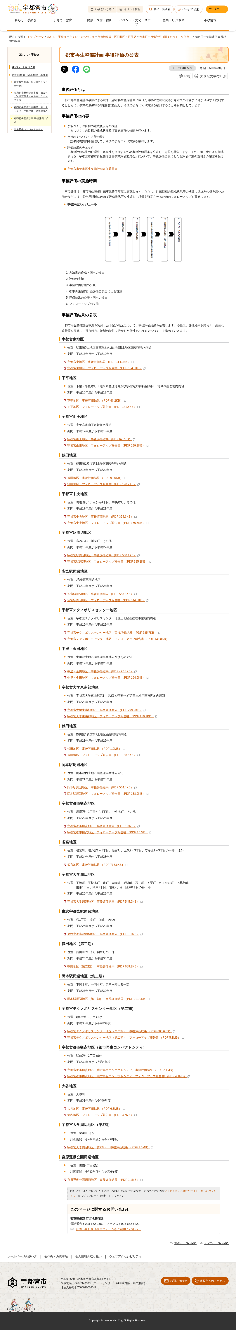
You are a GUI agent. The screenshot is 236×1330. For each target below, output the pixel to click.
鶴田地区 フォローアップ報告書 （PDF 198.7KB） (101, 484)
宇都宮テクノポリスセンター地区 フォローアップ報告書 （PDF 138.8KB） (118, 638)
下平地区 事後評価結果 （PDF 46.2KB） (95, 400)
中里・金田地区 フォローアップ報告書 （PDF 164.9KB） (106, 677)
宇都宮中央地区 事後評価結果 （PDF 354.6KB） (100, 516)
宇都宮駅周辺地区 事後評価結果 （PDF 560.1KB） (101, 555)
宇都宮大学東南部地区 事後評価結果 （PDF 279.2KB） (104, 710)
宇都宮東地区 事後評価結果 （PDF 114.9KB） (98, 361)
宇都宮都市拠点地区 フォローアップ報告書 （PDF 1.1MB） (107, 832)
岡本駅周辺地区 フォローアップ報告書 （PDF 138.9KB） (106, 793)
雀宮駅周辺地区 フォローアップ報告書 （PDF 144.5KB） (106, 600)
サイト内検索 (162, 9)
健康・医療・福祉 (99, 20)
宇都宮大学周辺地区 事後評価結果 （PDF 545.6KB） (103, 901)
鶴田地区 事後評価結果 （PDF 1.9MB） (94, 748)
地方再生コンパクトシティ (28, 129)
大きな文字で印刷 (213, 76)
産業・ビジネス (173, 20)
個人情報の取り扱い (88, 1256)
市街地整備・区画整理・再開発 (117, 36)
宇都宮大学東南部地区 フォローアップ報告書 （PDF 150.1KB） (110, 716)
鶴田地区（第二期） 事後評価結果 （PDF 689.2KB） (103, 966)
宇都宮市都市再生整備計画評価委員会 (92, 168)
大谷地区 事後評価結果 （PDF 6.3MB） (94, 1108)
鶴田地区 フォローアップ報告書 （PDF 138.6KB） (101, 755)
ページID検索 (190, 9)
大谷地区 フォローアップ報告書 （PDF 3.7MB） (100, 1114)
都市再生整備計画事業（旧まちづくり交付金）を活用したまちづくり (31, 96)
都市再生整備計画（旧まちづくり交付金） (165, 36)
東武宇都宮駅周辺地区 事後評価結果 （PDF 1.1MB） (103, 934)
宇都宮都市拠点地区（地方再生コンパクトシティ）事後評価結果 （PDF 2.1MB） (121, 1070)
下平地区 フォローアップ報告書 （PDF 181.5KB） (101, 406)
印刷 (187, 76)
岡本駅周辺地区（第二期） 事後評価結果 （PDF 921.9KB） (107, 998)
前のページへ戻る (185, 1243)
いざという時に (104, 9)
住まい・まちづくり (82, 36)
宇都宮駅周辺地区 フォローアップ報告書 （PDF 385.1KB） (107, 561)
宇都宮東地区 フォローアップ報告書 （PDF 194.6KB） (104, 368)
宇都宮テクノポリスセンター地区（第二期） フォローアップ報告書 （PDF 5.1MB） (124, 1037)
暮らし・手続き (26, 20)
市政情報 (210, 20)
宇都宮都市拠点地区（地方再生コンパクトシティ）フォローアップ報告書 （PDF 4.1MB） (127, 1076)
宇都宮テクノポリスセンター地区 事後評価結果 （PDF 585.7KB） (112, 632)
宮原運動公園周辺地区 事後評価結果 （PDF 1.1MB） (103, 1179)
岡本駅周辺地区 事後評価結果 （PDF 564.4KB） (100, 787)
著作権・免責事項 (56, 1256)
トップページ (35, 36)
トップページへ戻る (216, 1243)
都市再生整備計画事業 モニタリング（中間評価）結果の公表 (31, 109)
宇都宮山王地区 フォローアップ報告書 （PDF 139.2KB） (106, 445)
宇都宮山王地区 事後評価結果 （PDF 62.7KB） (99, 439)
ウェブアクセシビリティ (125, 1256)
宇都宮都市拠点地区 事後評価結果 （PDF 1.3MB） (101, 826)
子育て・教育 (62, 20)
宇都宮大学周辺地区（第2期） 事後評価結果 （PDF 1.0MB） (108, 1147)
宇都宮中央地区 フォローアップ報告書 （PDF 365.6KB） (106, 522)
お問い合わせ (178, 1280)
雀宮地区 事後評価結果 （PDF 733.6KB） (96, 864)
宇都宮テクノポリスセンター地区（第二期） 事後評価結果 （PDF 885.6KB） (119, 1031)
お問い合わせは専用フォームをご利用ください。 (108, 1229)
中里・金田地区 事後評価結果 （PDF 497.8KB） (100, 671)
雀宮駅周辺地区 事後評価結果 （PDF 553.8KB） (100, 594)
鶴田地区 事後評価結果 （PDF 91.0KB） (95, 478)
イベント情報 (132, 9)
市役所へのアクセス (212, 1280)
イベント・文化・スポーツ (136, 22)
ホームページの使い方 (22, 1256)
